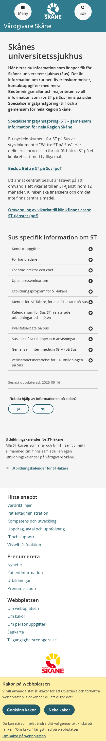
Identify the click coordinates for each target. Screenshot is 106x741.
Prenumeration (21, 588)
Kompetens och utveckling (31, 521)
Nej (43, 409)
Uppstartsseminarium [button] (30, 280)
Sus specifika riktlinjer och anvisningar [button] (44, 338)
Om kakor (16, 616)
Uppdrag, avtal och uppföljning (36, 529)
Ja (18, 409)
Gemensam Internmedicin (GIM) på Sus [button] (44, 349)
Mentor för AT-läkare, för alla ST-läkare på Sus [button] (50, 301)
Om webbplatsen (23, 608)
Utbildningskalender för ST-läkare (40, 468)
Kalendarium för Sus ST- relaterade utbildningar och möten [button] (41, 315)
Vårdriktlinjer (19, 505)
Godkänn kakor (21, 710)
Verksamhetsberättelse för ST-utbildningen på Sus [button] (47, 362)
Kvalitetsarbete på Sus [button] (30, 328)
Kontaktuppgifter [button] (26, 248)
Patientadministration (27, 513)
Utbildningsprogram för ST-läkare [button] (39, 291)
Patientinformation (25, 572)
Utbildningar (19, 580)
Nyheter (14, 564)
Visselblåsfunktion (24, 544)
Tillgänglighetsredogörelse (32, 640)
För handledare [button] (24, 259)
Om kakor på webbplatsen (24, 736)
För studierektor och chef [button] (32, 270)
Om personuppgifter (26, 624)
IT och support (21, 537)
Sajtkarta (15, 632)
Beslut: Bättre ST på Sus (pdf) (35, 168)
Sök (83, 13)
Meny (23, 13)
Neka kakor (59, 710)
